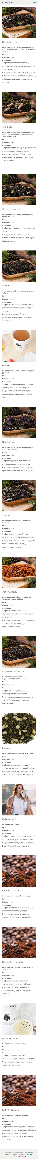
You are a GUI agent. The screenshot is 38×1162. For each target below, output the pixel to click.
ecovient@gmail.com (19, 1154)
